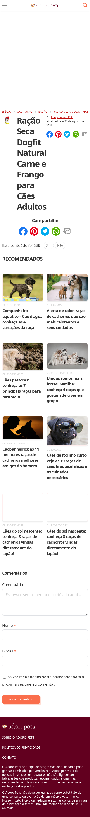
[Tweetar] (67, 134)
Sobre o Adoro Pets (18, 737)
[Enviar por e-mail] (84, 134)
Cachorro (25, 112)
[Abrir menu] (4, 5)
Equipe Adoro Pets (62, 117)
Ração (43, 112)
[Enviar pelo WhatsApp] (76, 134)
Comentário (12, 584)
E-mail (9, 651)
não (60, 245)
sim (48, 245)
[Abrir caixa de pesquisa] (85, 5)
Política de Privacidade (21, 747)
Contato (9, 757)
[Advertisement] (45, 60)
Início (6, 112)
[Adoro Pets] (45, 5)
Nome (9, 625)
